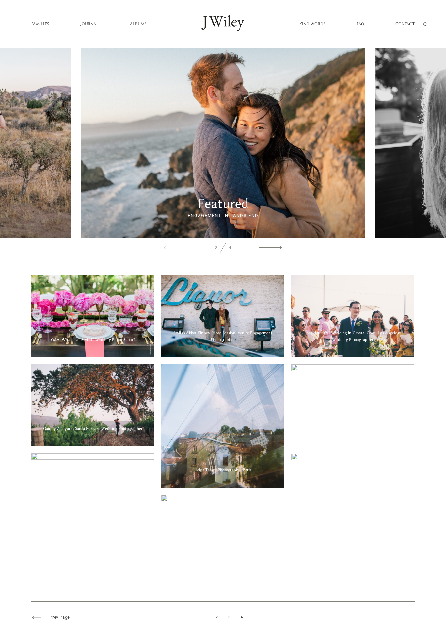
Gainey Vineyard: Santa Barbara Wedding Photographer (93, 405)
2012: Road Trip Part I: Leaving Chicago (223, 535)
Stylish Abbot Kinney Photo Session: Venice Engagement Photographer (223, 316)
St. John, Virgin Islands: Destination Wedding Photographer (353, 405)
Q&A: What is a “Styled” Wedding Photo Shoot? (93, 316)
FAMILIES (40, 24)
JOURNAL (89, 24)
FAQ (360, 24)
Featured (223, 203)
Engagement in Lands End (223, 215)
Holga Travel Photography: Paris (223, 426)
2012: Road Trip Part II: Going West (353, 494)
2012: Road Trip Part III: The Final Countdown (93, 494)
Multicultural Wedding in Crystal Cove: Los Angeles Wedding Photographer (353, 316)
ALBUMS (138, 24)
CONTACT (405, 24)
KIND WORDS (312, 24)
